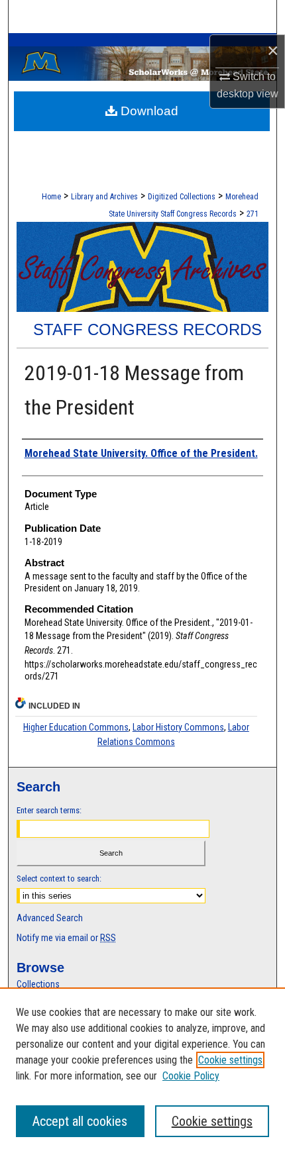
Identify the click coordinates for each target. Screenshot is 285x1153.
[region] (142, 1070)
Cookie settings (230, 1060)
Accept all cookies (79, 1121)
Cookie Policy (190, 1076)
